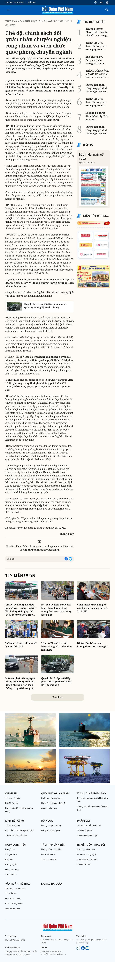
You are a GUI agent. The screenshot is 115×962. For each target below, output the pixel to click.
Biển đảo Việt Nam (14, 903)
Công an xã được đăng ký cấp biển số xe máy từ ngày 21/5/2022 (92, 608)
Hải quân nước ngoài (50, 830)
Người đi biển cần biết (87, 859)
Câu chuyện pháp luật (87, 835)
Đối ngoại (47, 820)
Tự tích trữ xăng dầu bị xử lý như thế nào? (20, 644)
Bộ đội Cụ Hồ (11, 803)
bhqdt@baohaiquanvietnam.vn (41, 549)
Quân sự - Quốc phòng (51, 798)
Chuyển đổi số (83, 864)
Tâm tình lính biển (53, 844)
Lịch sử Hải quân (52, 883)
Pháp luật (83, 820)
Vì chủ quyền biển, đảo (91, 793)
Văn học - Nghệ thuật (15, 888)
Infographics (11, 854)
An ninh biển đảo (49, 808)
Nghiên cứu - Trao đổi (91, 844)
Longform (10, 849)
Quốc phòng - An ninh (55, 793)
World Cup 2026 (12, 908)
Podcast (9, 859)
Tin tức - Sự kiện (12, 798)
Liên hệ (32, 2)
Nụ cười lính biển (12, 898)
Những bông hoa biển (51, 849)
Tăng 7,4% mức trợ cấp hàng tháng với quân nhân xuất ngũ (56, 646)
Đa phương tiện (15, 844)
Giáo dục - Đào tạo (86, 849)
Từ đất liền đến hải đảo (16, 835)
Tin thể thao (10, 893)
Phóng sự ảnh (11, 864)
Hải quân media (12, 869)
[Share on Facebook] (66, 559)
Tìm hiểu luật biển (85, 830)
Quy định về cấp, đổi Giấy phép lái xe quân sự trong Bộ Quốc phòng (56, 681)
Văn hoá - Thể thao (18, 883)
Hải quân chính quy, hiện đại (53, 803)
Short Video (10, 874)
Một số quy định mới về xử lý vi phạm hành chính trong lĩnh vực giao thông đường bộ (56, 609)
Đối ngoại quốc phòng (51, 825)
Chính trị (11, 793)
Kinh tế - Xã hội (15, 820)
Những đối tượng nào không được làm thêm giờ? (93, 644)
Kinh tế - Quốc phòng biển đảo (19, 830)
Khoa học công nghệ (86, 854)
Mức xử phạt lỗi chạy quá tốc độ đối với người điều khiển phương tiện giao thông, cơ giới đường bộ (20, 683)
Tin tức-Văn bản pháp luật (21, 21)
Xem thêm (57, 697)
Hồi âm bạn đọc (48, 854)
